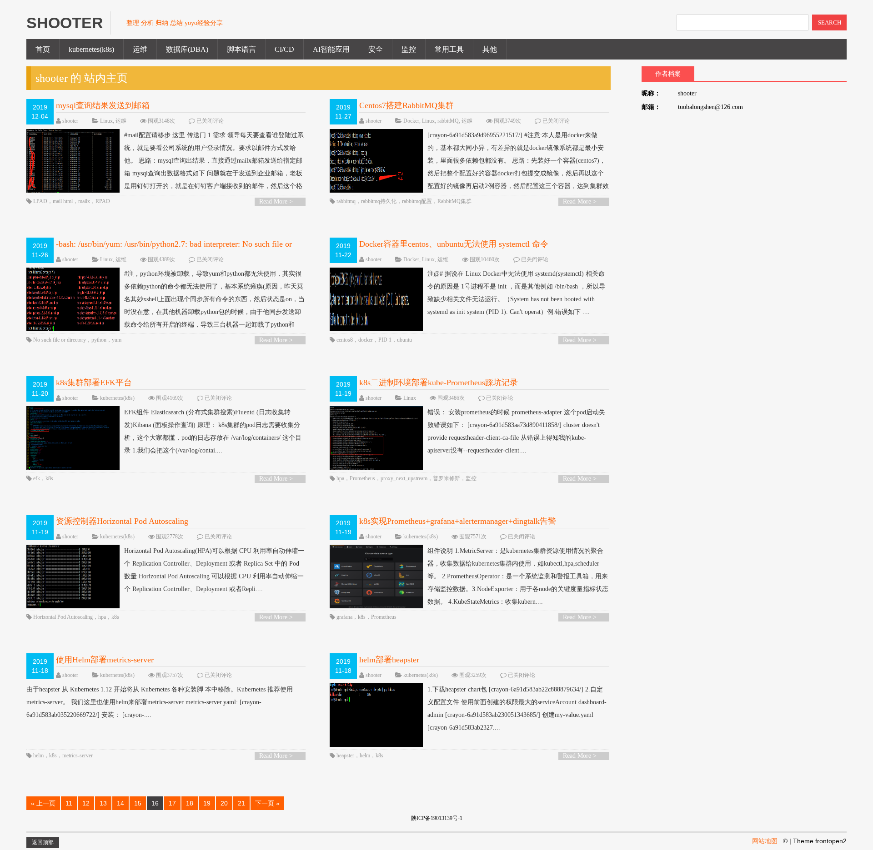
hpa (340, 478)
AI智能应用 (331, 49)
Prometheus (362, 478)
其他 (489, 49)
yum (116, 340)
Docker (411, 121)
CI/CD (284, 49)
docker (365, 340)
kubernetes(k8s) (91, 49)
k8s (49, 478)
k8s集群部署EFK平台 (94, 382)
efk (36, 478)
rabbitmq (346, 201)
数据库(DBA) (187, 49)
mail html (63, 201)
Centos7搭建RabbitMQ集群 (406, 105)
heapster (345, 755)
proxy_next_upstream (404, 478)
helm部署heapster (389, 659)
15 (137, 803)
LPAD (40, 201)
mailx (84, 201)
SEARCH (829, 22)
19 (207, 803)
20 (224, 803)
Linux (106, 121)
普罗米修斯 (446, 478)
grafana (344, 617)
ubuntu (404, 340)
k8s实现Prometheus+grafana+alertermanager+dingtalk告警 (457, 521)
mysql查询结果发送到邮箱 (103, 105)
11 (68, 803)
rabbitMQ (448, 121)
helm (38, 755)
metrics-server (77, 755)
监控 (408, 49)
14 (120, 803)
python (98, 340)
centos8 (344, 340)
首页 (42, 49)
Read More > (276, 201)
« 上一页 (43, 803)
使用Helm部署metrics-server (105, 659)
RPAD (102, 201)
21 (241, 803)
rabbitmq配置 (417, 201)
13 (103, 803)
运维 (140, 49)
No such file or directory (59, 340)
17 (172, 803)
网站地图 (765, 841)
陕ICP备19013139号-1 (436, 818)
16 (155, 803)
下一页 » (267, 803)
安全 (375, 49)
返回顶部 (43, 842)
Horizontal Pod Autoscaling (63, 617)
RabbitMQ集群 (454, 201)
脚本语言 (241, 49)
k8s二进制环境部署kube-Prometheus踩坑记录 (438, 382)
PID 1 (384, 340)
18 (189, 803)
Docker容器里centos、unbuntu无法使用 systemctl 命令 (453, 244)
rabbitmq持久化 (378, 201)
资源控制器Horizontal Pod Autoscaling (122, 521)
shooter (70, 121)
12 (86, 803)
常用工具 (449, 49)
